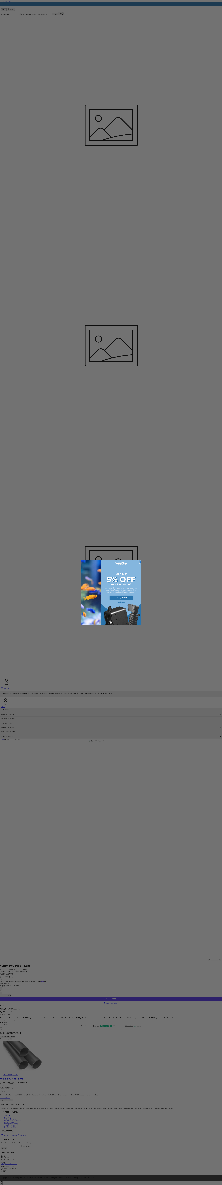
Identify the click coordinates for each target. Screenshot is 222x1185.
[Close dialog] (139, 562)
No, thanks (121, 602)
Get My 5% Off (121, 598)
